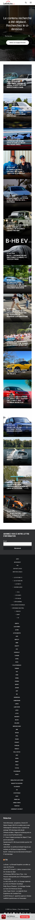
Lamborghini (17, 700)
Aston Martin (17, 633)
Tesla (16, 764)
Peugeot (17, 742)
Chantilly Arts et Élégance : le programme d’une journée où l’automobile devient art (17, 343)
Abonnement (17, 562)
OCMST (18, 614)
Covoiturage (16, 793)
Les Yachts (18, 584)
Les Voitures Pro (18, 580)
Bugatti (17, 646)
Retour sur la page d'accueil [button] (17, 42)
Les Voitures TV (18, 577)
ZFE (17, 789)
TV (6, 860)
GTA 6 (18, 592)
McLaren (17, 723)
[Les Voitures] (9, 2)
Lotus (16, 713)
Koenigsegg (17, 697)
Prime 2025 (17, 799)
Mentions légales (17, 572)
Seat (17, 755)
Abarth (17, 623)
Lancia (17, 703)
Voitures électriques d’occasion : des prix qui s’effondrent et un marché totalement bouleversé (17, 285)
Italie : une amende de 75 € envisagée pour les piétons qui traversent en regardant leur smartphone (17, 313)
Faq (17, 565)
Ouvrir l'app (24, 917)
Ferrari (17, 668)
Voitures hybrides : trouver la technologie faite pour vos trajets (17, 372)
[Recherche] (25, 2)
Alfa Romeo (17, 626)
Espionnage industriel (18, 608)
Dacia (16, 662)
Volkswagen (17, 771)
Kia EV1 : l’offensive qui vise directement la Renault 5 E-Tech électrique (17, 257)
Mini (17, 729)
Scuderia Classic (18, 587)
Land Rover (17, 707)
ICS (18, 617)
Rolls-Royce (16, 752)
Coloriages (17, 786)
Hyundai (17, 681)
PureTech (16, 806)
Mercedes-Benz (17, 726)
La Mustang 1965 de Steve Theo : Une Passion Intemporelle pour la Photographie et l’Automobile (17, 876)
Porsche (17, 745)
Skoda (16, 758)
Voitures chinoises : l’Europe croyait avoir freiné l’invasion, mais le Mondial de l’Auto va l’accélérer (17, 485)
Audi (17, 636)
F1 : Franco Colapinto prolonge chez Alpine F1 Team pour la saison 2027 (16, 171)
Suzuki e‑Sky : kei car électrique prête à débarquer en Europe (14, 429)
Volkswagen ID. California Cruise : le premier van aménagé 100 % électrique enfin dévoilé (16, 113)
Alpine (17, 630)
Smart (17, 761)
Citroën (17, 655)
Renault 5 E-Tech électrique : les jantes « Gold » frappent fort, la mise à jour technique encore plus (17, 399)
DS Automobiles (17, 665)
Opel (17, 736)
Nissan (17, 732)
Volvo (16, 774)
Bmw (17, 642)
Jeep (17, 691)
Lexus (16, 710)
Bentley (17, 639)
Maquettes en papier (16, 783)
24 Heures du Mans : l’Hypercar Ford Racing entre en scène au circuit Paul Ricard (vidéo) (16, 142)
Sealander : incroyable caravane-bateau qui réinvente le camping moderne (15, 457)
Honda (17, 678)
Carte (17, 559)
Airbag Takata (17, 802)
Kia (17, 694)
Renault (17, 748)
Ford (17, 675)
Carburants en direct (17, 809)
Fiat (17, 671)
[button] (30, 2)
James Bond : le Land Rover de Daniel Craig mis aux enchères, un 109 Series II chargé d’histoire (17, 227)
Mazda (17, 720)
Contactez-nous (17, 568)
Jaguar (17, 687)
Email (5, 541)
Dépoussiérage (18, 601)
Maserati (16, 716)
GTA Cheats (18, 595)
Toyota (17, 768)
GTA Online (18, 598)
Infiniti (17, 684)
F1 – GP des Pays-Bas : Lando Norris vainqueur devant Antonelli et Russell (16, 515)
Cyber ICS (18, 611)
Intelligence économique (18, 605)
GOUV (16, 796)
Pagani (17, 739)
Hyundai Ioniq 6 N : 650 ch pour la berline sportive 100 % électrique (17, 200)
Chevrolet (17, 652)
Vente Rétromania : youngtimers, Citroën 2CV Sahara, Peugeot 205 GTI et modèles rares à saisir (16, 84)
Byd (17, 649)
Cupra (16, 658)
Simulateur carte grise (17, 780)
